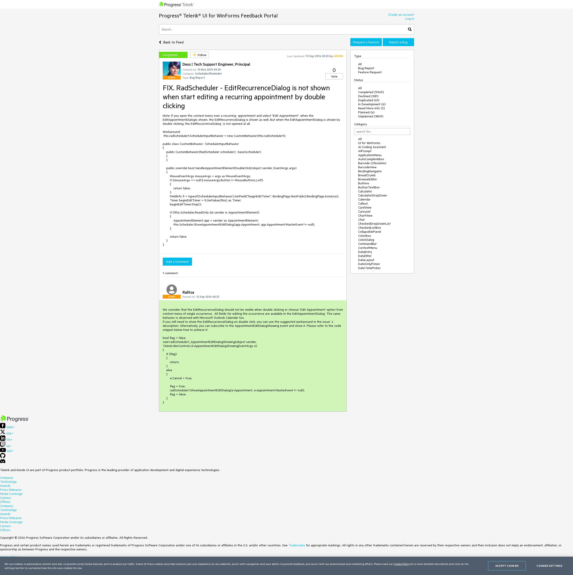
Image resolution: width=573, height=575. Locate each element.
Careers (5, 498)
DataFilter (365, 256)
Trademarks (297, 545)
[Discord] (2, 462)
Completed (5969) (371, 92)
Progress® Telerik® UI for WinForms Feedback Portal (218, 15)
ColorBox (364, 236)
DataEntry (365, 252)
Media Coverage (11, 494)
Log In (409, 19)
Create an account (401, 15)
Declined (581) (368, 96)
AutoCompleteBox (371, 159)
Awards (5, 486)
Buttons (363, 183)
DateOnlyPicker (369, 264)
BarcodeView (367, 167)
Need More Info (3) (371, 108)
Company (6, 478)
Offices (5, 502)
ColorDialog (366, 240)
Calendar (364, 199)
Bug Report (366, 68)
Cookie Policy (401, 564)
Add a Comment (177, 262)
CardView (364, 207)
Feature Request (370, 72)
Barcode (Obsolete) (372, 163)
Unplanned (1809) (370, 116)
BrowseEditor (367, 179)
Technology (8, 482)
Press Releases (11, 490)
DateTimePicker (369, 268)
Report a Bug (398, 42)
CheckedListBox (369, 228)
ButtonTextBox (369, 187)
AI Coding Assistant (372, 147)
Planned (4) (366, 112)
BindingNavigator (370, 171)
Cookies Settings (549, 565)
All (360, 64)
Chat (361, 220)
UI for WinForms (369, 143)
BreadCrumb (367, 175)
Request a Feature (366, 42)
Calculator (365, 191)
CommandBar (367, 244)
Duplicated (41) (368, 100)
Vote (334, 76)
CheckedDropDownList (374, 224)
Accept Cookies (507, 565)
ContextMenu (367, 248)
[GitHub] (2, 457)
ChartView (365, 215)
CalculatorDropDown (372, 195)
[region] (286, 566)
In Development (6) (372, 104)
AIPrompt (364, 151)
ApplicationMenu (370, 155)
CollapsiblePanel (369, 232)
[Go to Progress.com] (14, 421)
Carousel (364, 211)
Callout (363, 203)
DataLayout (366, 260)
